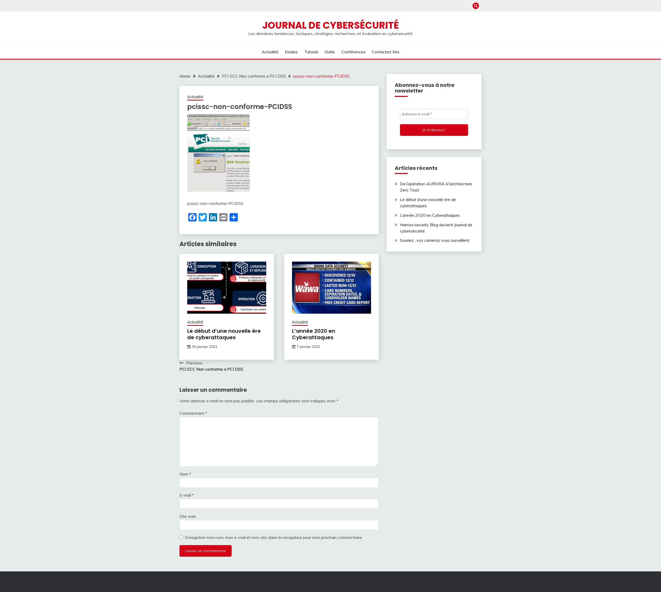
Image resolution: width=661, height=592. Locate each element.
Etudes (291, 51)
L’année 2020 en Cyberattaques (313, 334)
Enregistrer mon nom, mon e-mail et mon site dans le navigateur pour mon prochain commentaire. (274, 537)
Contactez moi (385, 51)
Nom (185, 474)
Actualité (270, 51)
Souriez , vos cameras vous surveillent (434, 240)
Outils (330, 51)
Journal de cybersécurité (330, 25)
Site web (187, 516)
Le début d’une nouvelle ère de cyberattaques (224, 334)
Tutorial (311, 51)
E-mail (186, 495)
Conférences (353, 51)
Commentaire (193, 413)
